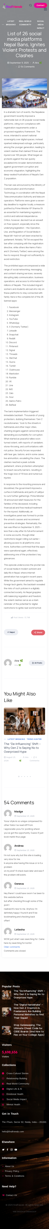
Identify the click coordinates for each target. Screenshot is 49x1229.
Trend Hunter (34, 739)
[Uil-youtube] (16, 1149)
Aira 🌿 (38, 62)
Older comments (12, 946)
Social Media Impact (40, 24)
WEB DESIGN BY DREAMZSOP (24, 1211)
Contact (40, 5)
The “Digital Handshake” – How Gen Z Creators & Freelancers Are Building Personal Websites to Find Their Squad (29, 1011)
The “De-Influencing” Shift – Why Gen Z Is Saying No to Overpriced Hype (22, 748)
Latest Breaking (11, 23)
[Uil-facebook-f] (7, 1149)
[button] (19, 776)
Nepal (12, 632)
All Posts (38, 663)
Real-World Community (25, 23)
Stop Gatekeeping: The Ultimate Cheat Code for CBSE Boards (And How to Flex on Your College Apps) (29, 1029)
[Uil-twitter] (3, 1149)
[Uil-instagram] (11, 1149)
